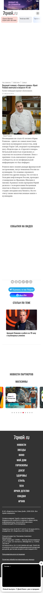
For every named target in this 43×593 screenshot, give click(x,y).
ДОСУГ (21, 470)
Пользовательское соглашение (13, 554)
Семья (24, 82)
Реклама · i (7, 566)
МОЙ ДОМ (21, 460)
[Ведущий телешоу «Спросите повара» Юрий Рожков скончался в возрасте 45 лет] (23, 281)
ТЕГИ (21, 485)
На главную (6, 82)
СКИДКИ (21, 496)
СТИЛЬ (21, 480)
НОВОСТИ (21, 444)
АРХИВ (21, 501)
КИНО (21, 454)
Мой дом (16, 82)
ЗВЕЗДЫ (21, 449)
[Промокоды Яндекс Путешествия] (21, 397)
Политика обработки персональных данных (18, 559)
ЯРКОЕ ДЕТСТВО (21, 490)
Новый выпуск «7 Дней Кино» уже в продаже (21, 589)
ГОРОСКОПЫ (21, 465)
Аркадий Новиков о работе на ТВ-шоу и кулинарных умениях (21, 334)
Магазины (21, 381)
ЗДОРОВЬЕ (21, 475)
